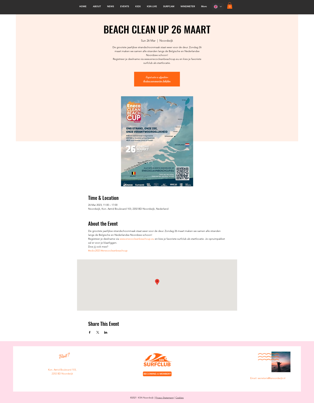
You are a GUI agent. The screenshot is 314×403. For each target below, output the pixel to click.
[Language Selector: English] (218, 6)
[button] (229, 5)
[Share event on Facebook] (89, 332)
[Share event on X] (97, 332)
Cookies (179, 397)
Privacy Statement (164, 397)
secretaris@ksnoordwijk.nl (271, 378)
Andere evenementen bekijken (157, 81)
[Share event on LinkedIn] (105, 332)
